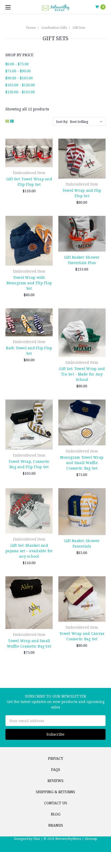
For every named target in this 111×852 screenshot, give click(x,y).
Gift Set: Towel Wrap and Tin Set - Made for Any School (82, 374)
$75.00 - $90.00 (18, 70)
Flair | (38, 838)
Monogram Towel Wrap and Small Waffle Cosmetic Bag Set (82, 463)
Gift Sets (79, 27)
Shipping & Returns (55, 791)
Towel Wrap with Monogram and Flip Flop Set (29, 283)
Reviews (55, 780)
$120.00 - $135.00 (20, 91)
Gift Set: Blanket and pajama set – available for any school (29, 551)
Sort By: (62, 121)
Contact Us (55, 802)
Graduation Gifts (54, 27)
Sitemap (90, 838)
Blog (55, 814)
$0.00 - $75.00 (17, 63)
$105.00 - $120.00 (20, 84)
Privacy (55, 758)
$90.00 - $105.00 (19, 77)
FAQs (55, 769)
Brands (55, 825)
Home (31, 27)
